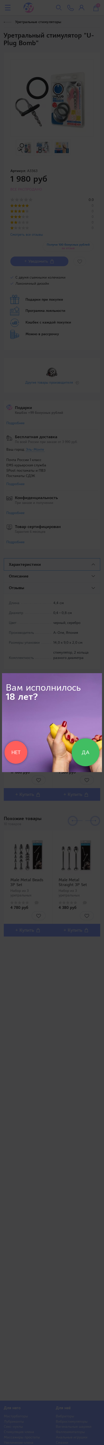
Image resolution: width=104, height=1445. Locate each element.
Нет (15, 752)
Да (85, 752)
